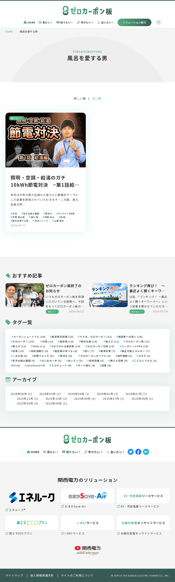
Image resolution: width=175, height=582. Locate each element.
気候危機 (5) (96, 360)
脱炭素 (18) (67, 341)
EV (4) (16, 365)
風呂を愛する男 (20, 220)
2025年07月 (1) (113, 398)
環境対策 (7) (107, 351)
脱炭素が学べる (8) (66, 351)
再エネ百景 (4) (119, 360)
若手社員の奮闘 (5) (23, 360)
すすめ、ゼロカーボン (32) (96, 336)
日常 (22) (48, 341)
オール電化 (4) (86, 365)
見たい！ (48, 22)
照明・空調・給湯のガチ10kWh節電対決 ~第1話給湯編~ (45, 184)
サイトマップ (14, 575)
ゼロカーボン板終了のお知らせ (64, 288)
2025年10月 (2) (56, 398)
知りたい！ (66, 22)
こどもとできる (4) (145, 360)
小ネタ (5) (144, 356)
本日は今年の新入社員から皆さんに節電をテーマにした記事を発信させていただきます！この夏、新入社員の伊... (44, 199)
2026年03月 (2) (107, 394)
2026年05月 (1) (50, 394)
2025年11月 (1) (27, 398)
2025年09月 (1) (85, 398)
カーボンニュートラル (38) (30, 336)
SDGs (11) (39, 346)
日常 (14, 213)
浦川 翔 (34, 217)
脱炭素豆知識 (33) (62, 336)
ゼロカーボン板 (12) (138, 341)
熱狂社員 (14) (89, 341)
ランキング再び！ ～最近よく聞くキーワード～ (147, 288)
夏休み (48, 213)
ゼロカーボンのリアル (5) (95, 356)
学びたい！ (87, 22)
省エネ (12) (112, 341)
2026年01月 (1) (136, 394)
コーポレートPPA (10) (135, 346)
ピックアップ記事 (66, 213)
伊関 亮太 (49, 217)
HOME (31, 22)
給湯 (62, 217)
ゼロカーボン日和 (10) (101, 346)
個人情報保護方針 (42, 575)
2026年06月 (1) (21, 394)
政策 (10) (18, 351)
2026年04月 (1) (79, 394)
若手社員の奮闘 (31, 213)
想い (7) (89, 351)
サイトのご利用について (77, 575)
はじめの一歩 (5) (52, 360)
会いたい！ (107, 22)
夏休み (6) (66, 356)
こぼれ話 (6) (19, 356)
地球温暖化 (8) (40, 351)
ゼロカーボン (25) (23, 341)
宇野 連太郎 (18, 217)
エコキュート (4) (61, 365)
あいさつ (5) (75, 360)
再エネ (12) (19, 346)
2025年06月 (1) (142, 398)
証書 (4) (106, 365)
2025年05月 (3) (27, 403)
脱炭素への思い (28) (130, 336)
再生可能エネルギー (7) (136, 351)
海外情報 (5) (124, 356)
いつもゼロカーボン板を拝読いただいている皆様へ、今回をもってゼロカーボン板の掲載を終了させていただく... (65, 302)
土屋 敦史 (59, 220)
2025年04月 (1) (56, 403)
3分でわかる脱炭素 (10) (66, 346)
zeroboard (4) (35, 365)
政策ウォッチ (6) (44, 356)
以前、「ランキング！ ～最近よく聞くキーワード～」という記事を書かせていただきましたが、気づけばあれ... (148, 302)
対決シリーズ (41, 220)
